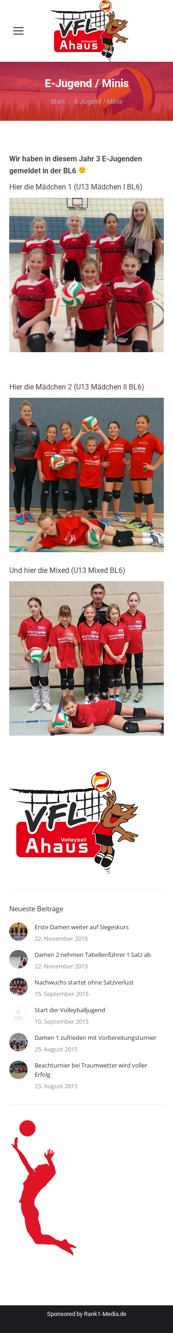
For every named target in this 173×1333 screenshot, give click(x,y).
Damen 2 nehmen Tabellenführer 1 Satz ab (93, 954)
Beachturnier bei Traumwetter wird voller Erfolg (91, 1070)
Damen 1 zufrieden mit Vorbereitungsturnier (95, 1037)
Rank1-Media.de (105, 1313)
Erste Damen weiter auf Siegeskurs (82, 927)
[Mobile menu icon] (18, 31)
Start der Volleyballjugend (70, 1010)
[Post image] (18, 931)
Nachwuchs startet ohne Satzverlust (84, 982)
